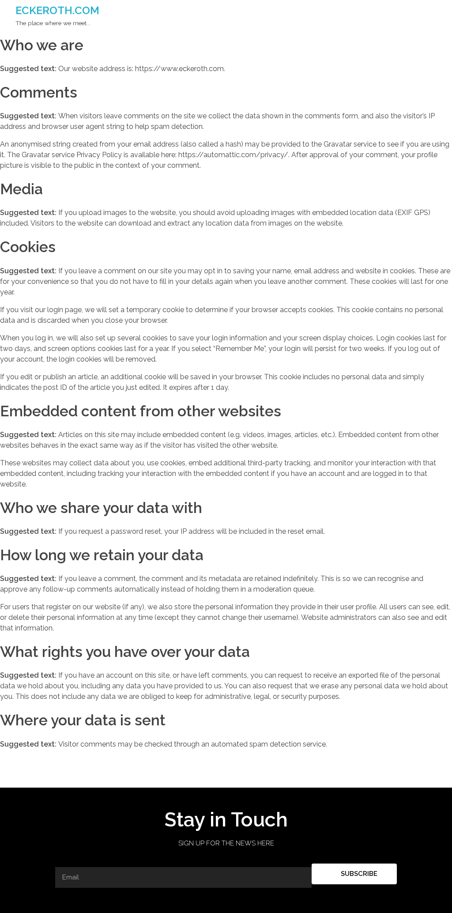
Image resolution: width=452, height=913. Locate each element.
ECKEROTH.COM (57, 10)
